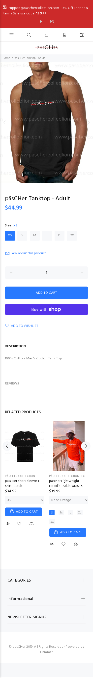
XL (60, 235)
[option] (46, 122)
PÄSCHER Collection (20, 476)
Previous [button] (4, 122)
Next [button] (88, 122)
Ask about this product (29, 253)
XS (10, 235)
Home (6, 58)
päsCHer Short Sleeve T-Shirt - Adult (23, 483)
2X (72, 235)
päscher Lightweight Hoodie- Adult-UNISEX (66, 483)
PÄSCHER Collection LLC (67, 476)
